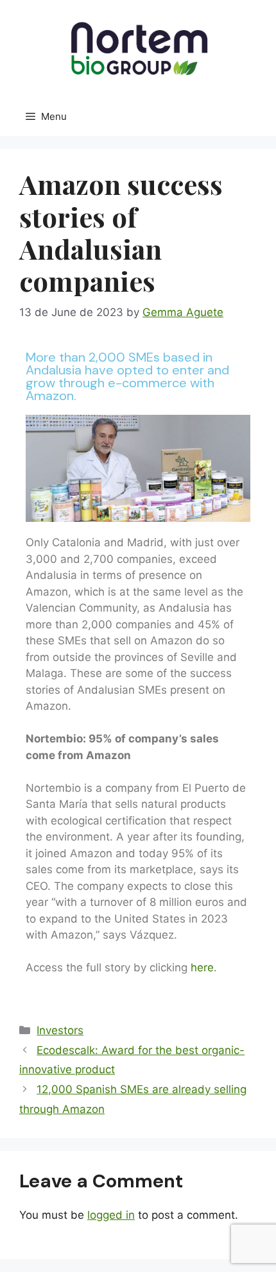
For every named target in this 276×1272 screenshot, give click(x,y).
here (202, 967)
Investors (60, 1030)
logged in (111, 1215)
